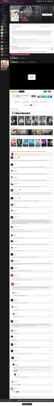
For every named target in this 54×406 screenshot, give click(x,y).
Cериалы (15, 397)
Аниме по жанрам (19, 397)
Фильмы (3, 10)
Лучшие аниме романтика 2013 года (45, 41)
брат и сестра (18, 39)
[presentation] (10, 120)
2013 (51, 7)
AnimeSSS (12, 397)
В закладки (22, 91)
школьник (27, 39)
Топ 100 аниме (4, 17)
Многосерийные (4, 15)
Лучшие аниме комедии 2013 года (32, 41)
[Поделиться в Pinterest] (38, 97)
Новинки (3, 6)
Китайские (3, 8)
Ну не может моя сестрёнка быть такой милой (18, 49)
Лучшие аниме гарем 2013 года (20, 41)
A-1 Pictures (50, 12)
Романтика (48, 11)
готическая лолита (33, 39)
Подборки (3, 13)
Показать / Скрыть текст (15, 278)
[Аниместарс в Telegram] (45, 1)
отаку (25, 39)
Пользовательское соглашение (27, 400)
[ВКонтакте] (43, 97)
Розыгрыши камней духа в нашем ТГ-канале (26, 404)
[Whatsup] (46, 97)
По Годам (3, 20)
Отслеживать (47, 14)
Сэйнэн (51, 11)
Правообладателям (46, 400)
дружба (30, 39)
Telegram (33, 96)
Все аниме (51, 400)
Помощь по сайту (19, 400)
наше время (22, 39)
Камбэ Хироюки (50, 8)
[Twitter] (48, 97)
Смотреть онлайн (25, 20)
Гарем (23, 397)
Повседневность (49, 10)
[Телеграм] (41, 97)
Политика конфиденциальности (37, 400)
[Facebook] (51, 97)
